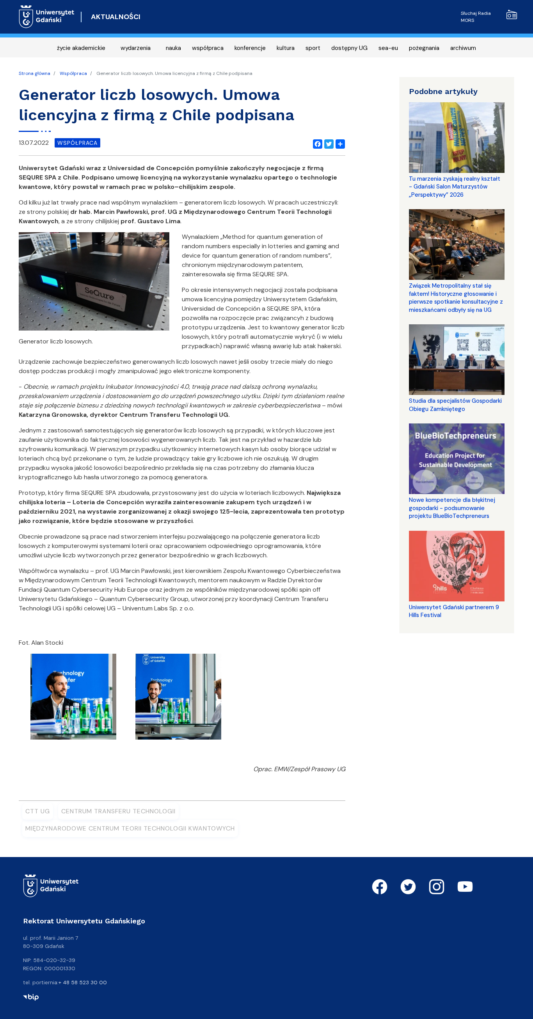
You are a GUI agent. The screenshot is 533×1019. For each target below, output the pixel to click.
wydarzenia (136, 48)
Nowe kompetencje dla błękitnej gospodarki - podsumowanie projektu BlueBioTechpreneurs (452, 508)
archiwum (463, 48)
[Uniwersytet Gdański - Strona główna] (47, 16)
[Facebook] (316, 143)
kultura (286, 48)
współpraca (208, 48)
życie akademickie (81, 48)
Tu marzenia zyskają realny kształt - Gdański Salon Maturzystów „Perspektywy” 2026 (454, 187)
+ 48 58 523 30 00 (83, 982)
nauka (173, 48)
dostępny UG (349, 48)
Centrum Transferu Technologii (118, 811)
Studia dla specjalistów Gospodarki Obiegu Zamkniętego (455, 405)
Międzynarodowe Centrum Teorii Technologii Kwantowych (130, 828)
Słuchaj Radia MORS (476, 16)
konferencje (250, 48)
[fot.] (73, 699)
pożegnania (424, 48)
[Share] (338, 143)
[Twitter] (327, 143)
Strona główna (34, 73)
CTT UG (37, 811)
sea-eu (388, 48)
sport (313, 48)
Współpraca (73, 73)
